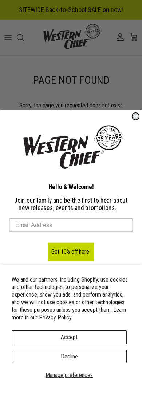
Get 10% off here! (70, 251)
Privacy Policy (55, 317)
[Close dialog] (135, 116)
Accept (69, 337)
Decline (69, 356)
